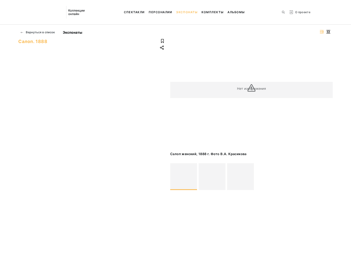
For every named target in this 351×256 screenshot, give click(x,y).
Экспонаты (186, 12)
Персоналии (160, 12)
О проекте (302, 12)
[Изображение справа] (321, 32)
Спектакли (134, 12)
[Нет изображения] (183, 176)
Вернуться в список (40, 32)
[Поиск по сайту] (283, 12)
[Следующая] (328, 176)
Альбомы (236, 12)
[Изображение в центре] (328, 32)
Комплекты (212, 12)
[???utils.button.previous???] (175, 176)
